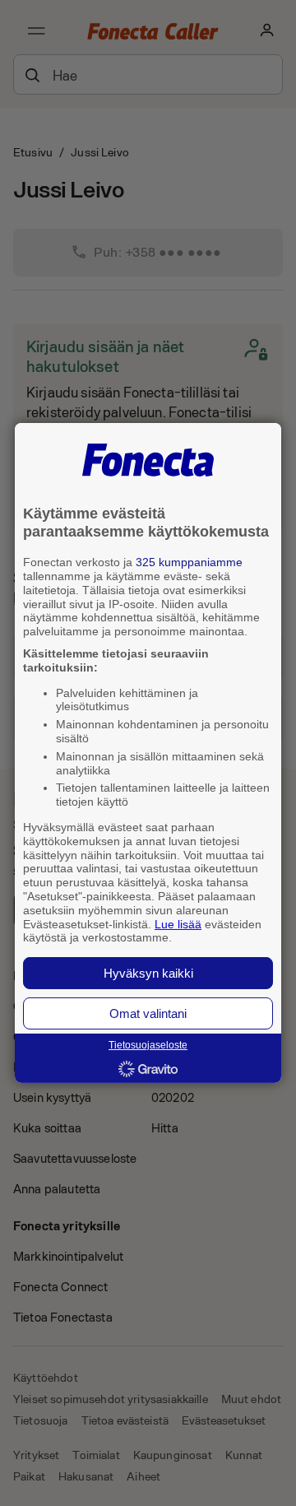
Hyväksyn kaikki (148, 973)
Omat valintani (148, 1013)
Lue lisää (178, 923)
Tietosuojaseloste (148, 1045)
